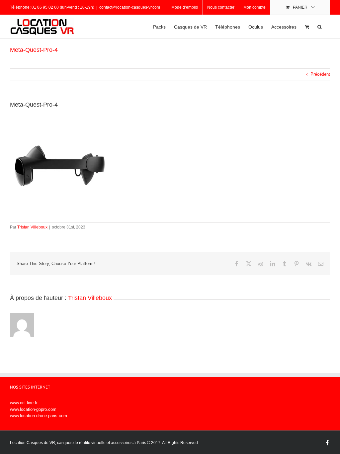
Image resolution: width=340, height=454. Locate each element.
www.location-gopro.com (33, 409)
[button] (319, 26)
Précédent (320, 74)
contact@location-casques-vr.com (129, 7)
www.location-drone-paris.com (38, 415)
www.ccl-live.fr (24, 402)
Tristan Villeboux (32, 227)
